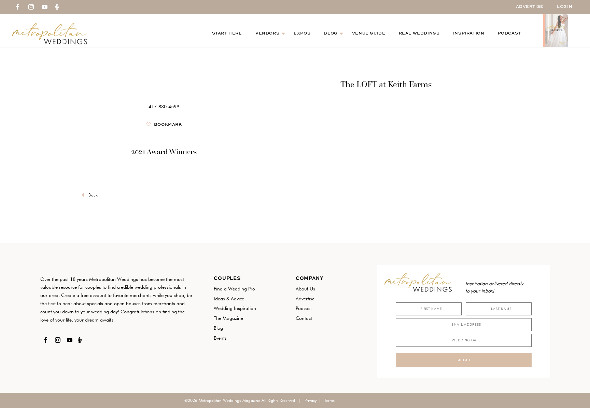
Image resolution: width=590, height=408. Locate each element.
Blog (330, 33)
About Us (305, 288)
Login (564, 7)
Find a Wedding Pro (234, 288)
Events (220, 338)
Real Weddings (419, 33)
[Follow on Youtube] (44, 6)
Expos (302, 33)
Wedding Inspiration (235, 308)
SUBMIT (463, 360)
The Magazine (228, 318)
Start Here (227, 33)
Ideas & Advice (229, 298)
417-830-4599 (164, 106)
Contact (304, 318)
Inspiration (468, 33)
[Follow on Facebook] (17, 6)
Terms (330, 400)
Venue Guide (368, 33)
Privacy (311, 400)
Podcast (509, 33)
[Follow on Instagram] (31, 6)
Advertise (530, 7)
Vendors (267, 33)
